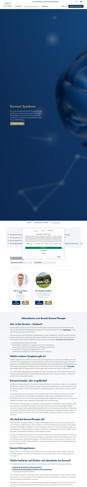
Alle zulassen (43, 247)
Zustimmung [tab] (35, 230)
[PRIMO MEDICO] (8, 4)
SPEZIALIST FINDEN (17, 123)
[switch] (42, 243)
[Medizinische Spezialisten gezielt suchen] (82, 243)
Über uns (64, 6)
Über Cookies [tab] (50, 230)
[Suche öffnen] (76, 2)
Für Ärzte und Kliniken (76, 6)
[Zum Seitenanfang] (82, 484)
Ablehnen (43, 253)
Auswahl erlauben (43, 250)
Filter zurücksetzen (16, 258)
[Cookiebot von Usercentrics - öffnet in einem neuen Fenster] (57, 257)
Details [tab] (43, 230)
